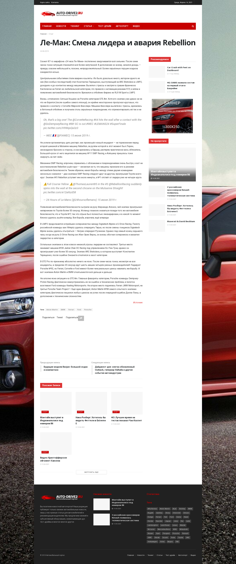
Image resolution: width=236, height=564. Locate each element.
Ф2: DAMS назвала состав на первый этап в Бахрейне (180, 85)
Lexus (175, 525)
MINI (175, 529)
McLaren (151, 529)
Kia (182, 521)
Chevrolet (176, 513)
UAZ (187, 537)
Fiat (165, 517)
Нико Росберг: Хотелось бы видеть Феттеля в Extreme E (91, 420)
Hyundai (159, 521)
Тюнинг (74, 26)
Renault (185, 533)
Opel (158, 533)
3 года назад (174, 92)
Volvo (162, 542)
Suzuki (165, 537)
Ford (79, 310)
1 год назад (173, 74)
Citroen (186, 513)
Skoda (157, 537)
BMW (63, 310)
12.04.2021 (45, 464)
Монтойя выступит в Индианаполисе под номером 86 (51, 420)
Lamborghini (153, 525)
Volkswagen (152, 542)
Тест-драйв (104, 26)
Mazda (182, 525)
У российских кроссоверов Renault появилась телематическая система (126, 518)
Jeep (176, 521)
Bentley (182, 509)
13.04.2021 (81, 427)
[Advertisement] (91, 339)
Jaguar (168, 521)
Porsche (88, 310)
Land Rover (165, 525)
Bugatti (150, 513)
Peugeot (166, 533)
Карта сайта (45, 2)
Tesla (173, 537)
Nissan (150, 533)
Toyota (180, 537)
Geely (178, 517)
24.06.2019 (44, 51)
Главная (47, 26)
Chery (168, 513)
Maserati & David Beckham (181, 221)
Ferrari (71, 310)
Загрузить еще (91, 472)
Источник (138, 302)
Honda (150, 521)
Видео (136, 26)
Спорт (51, 34)
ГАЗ (177, 542)
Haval (186, 517)
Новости (61, 26)
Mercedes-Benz (164, 529)
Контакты (55, 2)
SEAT (150, 537)
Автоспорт (122, 26)
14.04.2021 (45, 427)
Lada (188, 521)
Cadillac (159, 513)
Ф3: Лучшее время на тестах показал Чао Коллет (126, 419)
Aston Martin (52, 310)
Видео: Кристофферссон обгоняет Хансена (53, 459)
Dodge (150, 517)
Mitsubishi (184, 529)
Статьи (88, 26)
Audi (174, 509)
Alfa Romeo (152, 509)
